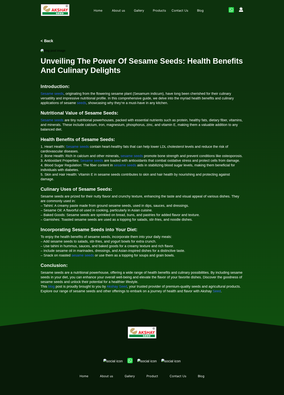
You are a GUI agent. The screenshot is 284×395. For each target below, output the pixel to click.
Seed (217, 291)
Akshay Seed (117, 286)
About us (118, 10)
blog (51, 286)
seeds (81, 103)
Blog (200, 10)
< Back (47, 41)
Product (152, 376)
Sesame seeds (52, 94)
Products (159, 10)
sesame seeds (132, 156)
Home (98, 10)
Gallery (139, 10)
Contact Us (180, 10)
